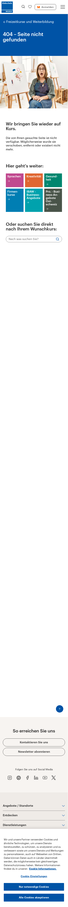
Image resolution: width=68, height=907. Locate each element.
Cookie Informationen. (43, 869)
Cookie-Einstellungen (34, 876)
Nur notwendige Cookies (34, 887)
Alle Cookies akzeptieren (34, 897)
